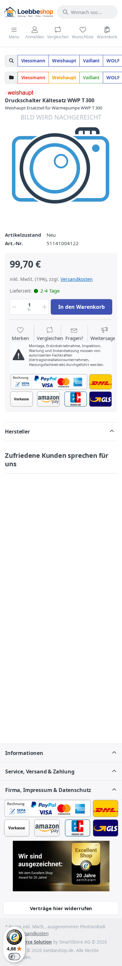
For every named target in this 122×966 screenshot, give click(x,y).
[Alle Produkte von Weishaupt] (20, 92)
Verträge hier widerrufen (61, 908)
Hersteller (17, 431)
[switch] (14, 956)
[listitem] (61, 168)
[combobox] (87, 12)
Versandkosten (77, 279)
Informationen (24, 753)
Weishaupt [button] (64, 60)
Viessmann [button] (33, 60)
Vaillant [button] (91, 60)
